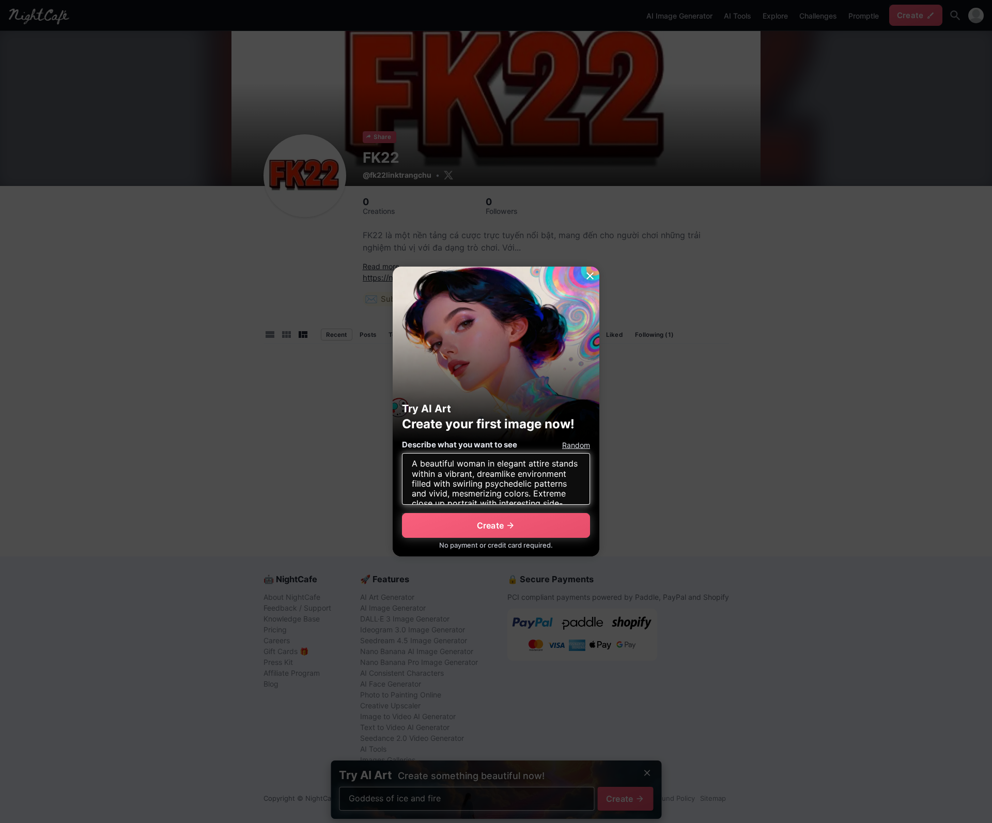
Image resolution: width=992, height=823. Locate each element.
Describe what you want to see (459, 444)
